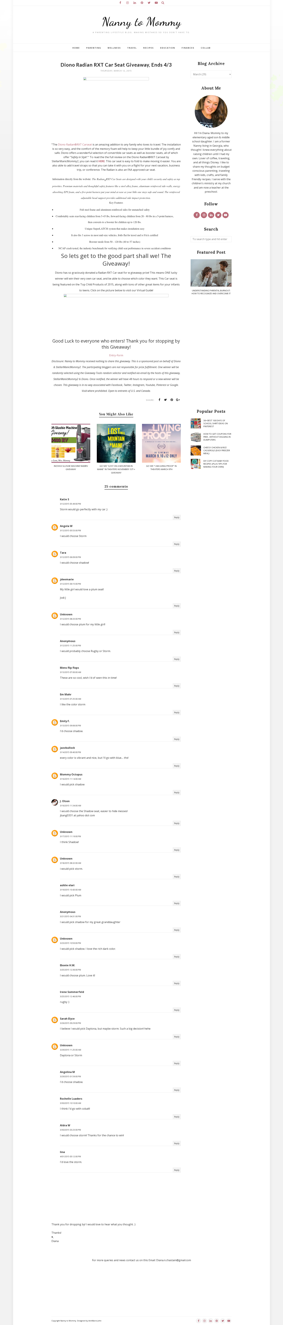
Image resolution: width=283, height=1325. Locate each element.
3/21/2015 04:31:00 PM (70, 916)
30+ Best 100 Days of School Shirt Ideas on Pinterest (215, 423)
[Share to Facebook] (159, 399)
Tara (63, 552)
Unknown (66, 614)
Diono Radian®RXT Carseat (75, 144)
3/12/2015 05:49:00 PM (70, 503)
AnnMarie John (94, 1320)
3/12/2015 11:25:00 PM (70, 645)
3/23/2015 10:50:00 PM (70, 943)
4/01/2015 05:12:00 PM (70, 1156)
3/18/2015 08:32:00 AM (70, 863)
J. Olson (65, 801)
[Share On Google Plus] (178, 399)
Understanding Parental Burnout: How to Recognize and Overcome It (211, 292)
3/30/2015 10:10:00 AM (70, 1103)
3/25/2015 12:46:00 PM (70, 996)
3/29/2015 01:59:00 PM (70, 1076)
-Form (119, 355)
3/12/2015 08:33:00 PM (70, 618)
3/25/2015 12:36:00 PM (70, 969)
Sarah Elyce (67, 1018)
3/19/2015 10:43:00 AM (70, 889)
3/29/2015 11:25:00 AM (70, 1049)
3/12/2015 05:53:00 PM (70, 530)
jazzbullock (67, 748)
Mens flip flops (69, 668)
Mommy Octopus (71, 774)
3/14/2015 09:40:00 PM (70, 752)
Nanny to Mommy (141, 21)
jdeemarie (67, 579)
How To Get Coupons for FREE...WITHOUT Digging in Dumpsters (217, 436)
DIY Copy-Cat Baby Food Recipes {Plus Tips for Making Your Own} (216, 463)
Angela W (66, 526)
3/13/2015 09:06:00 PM (70, 725)
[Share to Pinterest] (171, 399)
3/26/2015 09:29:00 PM (70, 1023)
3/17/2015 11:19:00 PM (70, 836)
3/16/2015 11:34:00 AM (70, 805)
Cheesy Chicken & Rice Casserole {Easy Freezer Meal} (216, 450)
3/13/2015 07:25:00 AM (70, 699)
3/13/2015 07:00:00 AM (70, 672)
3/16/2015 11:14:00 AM (70, 779)
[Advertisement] (211, 352)
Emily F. (65, 721)
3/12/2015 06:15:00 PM (70, 583)
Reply (176, 517)
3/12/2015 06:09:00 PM (70, 557)
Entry (112, 355)
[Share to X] (165, 399)
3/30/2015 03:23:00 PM (70, 1129)
